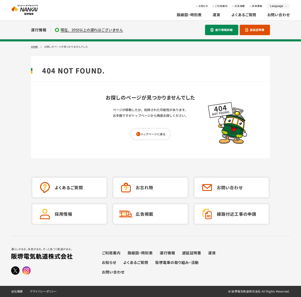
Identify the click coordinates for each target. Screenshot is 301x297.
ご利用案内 (221, 6)
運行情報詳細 (224, 30)
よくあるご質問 (243, 14)
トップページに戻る (153, 134)
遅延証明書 (257, 30)
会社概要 (17, 291)
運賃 (216, 14)
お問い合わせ (278, 14)
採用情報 (257, 6)
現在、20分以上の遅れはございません (91, 29)
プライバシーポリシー (43, 291)
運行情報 (167, 253)
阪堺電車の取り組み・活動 (177, 262)
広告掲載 (240, 6)
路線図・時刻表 (189, 14)
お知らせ (203, 6)
